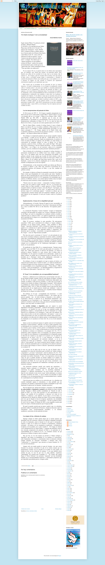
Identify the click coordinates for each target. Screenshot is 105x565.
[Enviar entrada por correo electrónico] (33, 465)
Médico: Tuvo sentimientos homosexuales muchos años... (74, 369)
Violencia (69, 502)
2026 (68, 403)
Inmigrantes (69, 460)
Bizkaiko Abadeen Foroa (73, 422)
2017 (68, 211)
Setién (68, 497)
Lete (68, 472)
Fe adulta (69, 412)
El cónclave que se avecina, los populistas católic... (74, 333)
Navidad (68, 476)
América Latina (70, 409)
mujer (68, 508)
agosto (69, 387)
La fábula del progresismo (73, 320)
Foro (68, 447)
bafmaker (70, 425)
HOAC (68, 454)
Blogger (59, 555)
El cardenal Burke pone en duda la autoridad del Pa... (75, 350)
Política (68, 489)
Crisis (68, 440)
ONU (68, 478)
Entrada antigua (58, 508)
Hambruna (69, 456)
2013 (68, 204)
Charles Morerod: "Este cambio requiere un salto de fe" (78, 92)
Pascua (68, 484)
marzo (69, 223)
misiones (69, 507)
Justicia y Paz (69, 466)
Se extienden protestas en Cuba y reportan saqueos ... (74, 253)
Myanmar (70, 243)
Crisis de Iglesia (70, 441)
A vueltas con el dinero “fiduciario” (74, 295)
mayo (69, 226)
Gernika (68, 450)
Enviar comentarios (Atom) (32, 511)
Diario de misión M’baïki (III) (78, 110)
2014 (68, 206)
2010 (68, 199)
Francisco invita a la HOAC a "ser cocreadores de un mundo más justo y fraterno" (78, 102)
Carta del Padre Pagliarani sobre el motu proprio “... (75, 341)
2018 (68, 213)
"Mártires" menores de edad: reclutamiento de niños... (73, 250)
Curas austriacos (70, 411)
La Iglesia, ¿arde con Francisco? (74, 248)
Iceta (68, 459)
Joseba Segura (70, 465)
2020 (68, 216)
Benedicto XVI (70, 434)
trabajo (68, 510)
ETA (68, 443)
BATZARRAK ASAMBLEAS (30, 28)
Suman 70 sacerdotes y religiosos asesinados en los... (74, 256)
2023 (68, 398)
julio (69, 229)
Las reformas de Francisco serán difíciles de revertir (74, 374)
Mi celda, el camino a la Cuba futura (75, 299)
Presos (68, 491)
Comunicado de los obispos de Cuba (75, 286)
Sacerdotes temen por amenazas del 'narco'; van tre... (75, 359)
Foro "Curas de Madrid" (71, 414)
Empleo (68, 446)
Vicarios (68, 501)
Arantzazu (69, 408)
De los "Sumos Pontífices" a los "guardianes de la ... (74, 331)
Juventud (69, 467)
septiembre (70, 389)
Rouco (68, 494)
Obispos (68, 479)
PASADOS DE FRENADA (78, 135)
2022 (68, 396)
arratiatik (70, 423)
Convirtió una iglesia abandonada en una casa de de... (75, 258)
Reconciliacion (70, 492)
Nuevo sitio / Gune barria (78, 60)
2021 (68, 218)
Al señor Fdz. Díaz (76, 127)
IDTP (68, 457)
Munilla (68, 473)
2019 (68, 214)
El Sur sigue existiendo (72, 354)
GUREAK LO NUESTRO (44, 28)
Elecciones (69, 444)
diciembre (70, 394)
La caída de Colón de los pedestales (75, 290)
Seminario (69, 495)
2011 (68, 201)
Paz (68, 486)
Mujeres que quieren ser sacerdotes (75, 242)
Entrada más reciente (25, 508)
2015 (68, 208)
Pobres (68, 488)
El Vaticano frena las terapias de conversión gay (74, 293)
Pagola (68, 482)
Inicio (21, 28)
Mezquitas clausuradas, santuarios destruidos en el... (75, 344)
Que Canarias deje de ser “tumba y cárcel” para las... (75, 378)
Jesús (68, 463)
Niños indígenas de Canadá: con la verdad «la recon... (75, 264)
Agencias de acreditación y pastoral (75, 371)
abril (69, 224)
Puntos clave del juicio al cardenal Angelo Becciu (75, 352)
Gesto (68, 451)
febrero (69, 221)
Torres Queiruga (70, 500)
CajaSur (68, 437)
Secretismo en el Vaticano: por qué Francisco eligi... (75, 266)
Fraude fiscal (69, 448)
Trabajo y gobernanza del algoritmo (75, 380)
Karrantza (69, 469)
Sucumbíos (69, 498)
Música (68, 475)
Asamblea (69, 431)
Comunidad (69, 438)
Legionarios (69, 470)
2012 (68, 203)
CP (67, 435)
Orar (68, 481)
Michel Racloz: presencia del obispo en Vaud (78, 74)
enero (69, 219)
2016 (68, 209)
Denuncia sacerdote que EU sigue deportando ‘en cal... (75, 284)
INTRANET (54, 28)
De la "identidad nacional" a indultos (75, 282)
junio (69, 228)
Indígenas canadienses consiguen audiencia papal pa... (75, 232)
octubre (70, 391)
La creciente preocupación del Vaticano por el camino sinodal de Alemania (78, 82)
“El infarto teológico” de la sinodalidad (75, 361)
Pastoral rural (69, 485)
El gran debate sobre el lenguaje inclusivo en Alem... (74, 280)
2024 (68, 399)
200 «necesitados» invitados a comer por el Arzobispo (75, 382)
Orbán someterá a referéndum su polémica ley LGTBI (74, 325)
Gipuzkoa (69, 453)
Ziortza (68, 504)
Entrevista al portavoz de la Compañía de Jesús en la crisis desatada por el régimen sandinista (78, 119)
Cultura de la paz (71, 375)
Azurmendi (69, 432)
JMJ (68, 462)
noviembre (70, 392)
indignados (69, 505)
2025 (68, 401)
